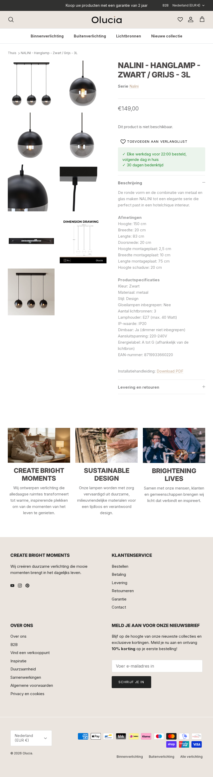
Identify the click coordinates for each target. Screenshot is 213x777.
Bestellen (120, 566)
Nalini (134, 86)
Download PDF (170, 371)
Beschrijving (130, 182)
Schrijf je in (131, 682)
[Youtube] (12, 585)
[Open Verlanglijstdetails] (180, 19)
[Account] (189, 19)
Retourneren (123, 590)
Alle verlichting (191, 757)
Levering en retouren (138, 387)
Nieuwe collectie (166, 36)
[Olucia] (107, 19)
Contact (119, 607)
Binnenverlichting (47, 36)
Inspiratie (18, 660)
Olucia (27, 753)
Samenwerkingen (25, 677)
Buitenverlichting (90, 36)
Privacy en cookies (27, 693)
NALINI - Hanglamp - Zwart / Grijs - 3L (49, 53)
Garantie (119, 599)
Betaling (119, 574)
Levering (119, 582)
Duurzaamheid (23, 669)
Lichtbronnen (128, 36)
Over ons (18, 636)
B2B (166, 5)
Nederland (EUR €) (186, 5)
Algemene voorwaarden (31, 685)
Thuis (12, 53)
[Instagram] (20, 585)
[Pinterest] (27, 585)
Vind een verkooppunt (30, 652)
